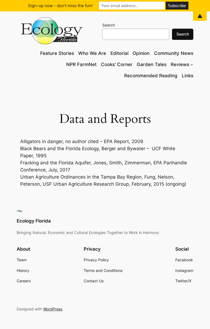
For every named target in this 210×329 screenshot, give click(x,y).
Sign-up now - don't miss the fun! (60, 5)
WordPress (52, 309)
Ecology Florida (34, 221)
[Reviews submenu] (191, 64)
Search (108, 25)
